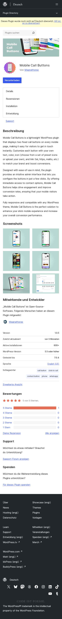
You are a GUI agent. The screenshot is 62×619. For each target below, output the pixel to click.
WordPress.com (12, 551)
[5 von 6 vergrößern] (26, 277)
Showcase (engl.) (41, 502)
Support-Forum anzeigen (16, 458)
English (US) (53, 364)
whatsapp (54, 376)
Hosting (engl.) (10, 512)
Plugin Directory (10, 13)
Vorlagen (37, 517)
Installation (11, 106)
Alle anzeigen (52, 433)
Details (9, 91)
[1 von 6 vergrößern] (26, 232)
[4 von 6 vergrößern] (55, 254)
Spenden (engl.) (42, 537)
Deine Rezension (12, 433)
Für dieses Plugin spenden (16, 484)
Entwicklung (12, 113)
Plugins (36, 512)
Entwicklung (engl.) (13, 537)
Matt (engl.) (10, 556)
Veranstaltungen (40, 532)
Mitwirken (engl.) (41, 527)
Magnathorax (32, 69)
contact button (33, 376)
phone (44, 376)
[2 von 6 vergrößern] (55, 232)
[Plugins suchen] (33, 33)
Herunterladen (12, 80)
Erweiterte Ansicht (12, 384)
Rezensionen (13, 98)
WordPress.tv (11, 542)
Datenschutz (9, 517)
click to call (53, 370)
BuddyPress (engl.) (14, 566)
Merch (37, 542)
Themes (36, 507)
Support (10, 121)
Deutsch (14, 579)
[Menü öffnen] (57, 4)
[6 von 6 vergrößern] (55, 277)
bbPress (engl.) (12, 561)
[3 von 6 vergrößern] (26, 254)
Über (5, 502)
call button (41, 370)
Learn (6, 527)
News (6, 507)
